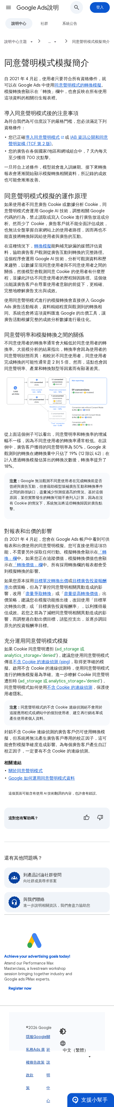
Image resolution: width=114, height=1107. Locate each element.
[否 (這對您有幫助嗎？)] (100, 818)
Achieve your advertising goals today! (37, 956)
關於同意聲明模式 (25, 771)
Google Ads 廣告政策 (39, 1049)
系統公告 (69, 23)
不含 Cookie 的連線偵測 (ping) (41, 662)
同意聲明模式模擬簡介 (91, 41)
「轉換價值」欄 (28, 565)
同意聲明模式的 (69, 85)
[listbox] (75, 1050)
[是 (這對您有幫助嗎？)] (86, 818)
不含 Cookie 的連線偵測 (69, 687)
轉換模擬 (92, 85)
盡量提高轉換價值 (81, 593)
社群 (44, 23)
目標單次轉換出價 (51, 581)
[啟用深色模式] (62, 1031)
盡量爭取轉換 (38, 593)
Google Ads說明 (37, 7)
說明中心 (18, 23)
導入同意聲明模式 (42, 137)
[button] (8, 7)
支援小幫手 (94, 1100)
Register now (19, 988)
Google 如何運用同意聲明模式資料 (41, 778)
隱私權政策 (28, 1062)
